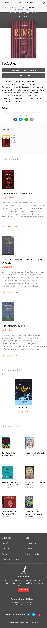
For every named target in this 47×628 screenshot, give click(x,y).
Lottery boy (23, 408)
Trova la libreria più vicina (23, 70)
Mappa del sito (19, 622)
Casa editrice (32, 543)
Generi (28, 538)
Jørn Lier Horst (6, 458)
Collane (29, 549)
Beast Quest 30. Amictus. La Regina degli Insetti (33, 514)
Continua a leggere (11, 226)
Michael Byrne (24, 411)
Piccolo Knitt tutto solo (35, 453)
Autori (5, 554)
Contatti (6, 549)
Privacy (12, 622)
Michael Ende (6, 516)
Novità (5, 543)
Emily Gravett (6, 487)
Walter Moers (23, 16)
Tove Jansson (29, 455)
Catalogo (7, 538)
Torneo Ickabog (33, 554)
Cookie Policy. (25, 9)
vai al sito (23, 590)
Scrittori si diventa (11, 559)
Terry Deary (29, 487)
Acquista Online (23, 75)
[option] (23, 396)
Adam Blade (29, 519)
